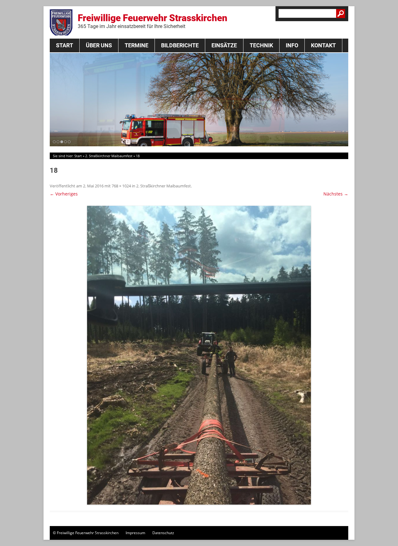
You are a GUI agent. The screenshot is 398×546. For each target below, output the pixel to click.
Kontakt (323, 45)
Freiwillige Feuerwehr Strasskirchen (152, 20)
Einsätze (224, 45)
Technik (261, 45)
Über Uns (99, 45)
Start (64, 45)
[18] (199, 355)
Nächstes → (335, 194)
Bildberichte (180, 45)
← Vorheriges (64, 194)
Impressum (135, 532)
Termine (136, 45)
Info (292, 45)
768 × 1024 (121, 186)
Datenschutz (163, 532)
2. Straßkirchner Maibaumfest (108, 155)
